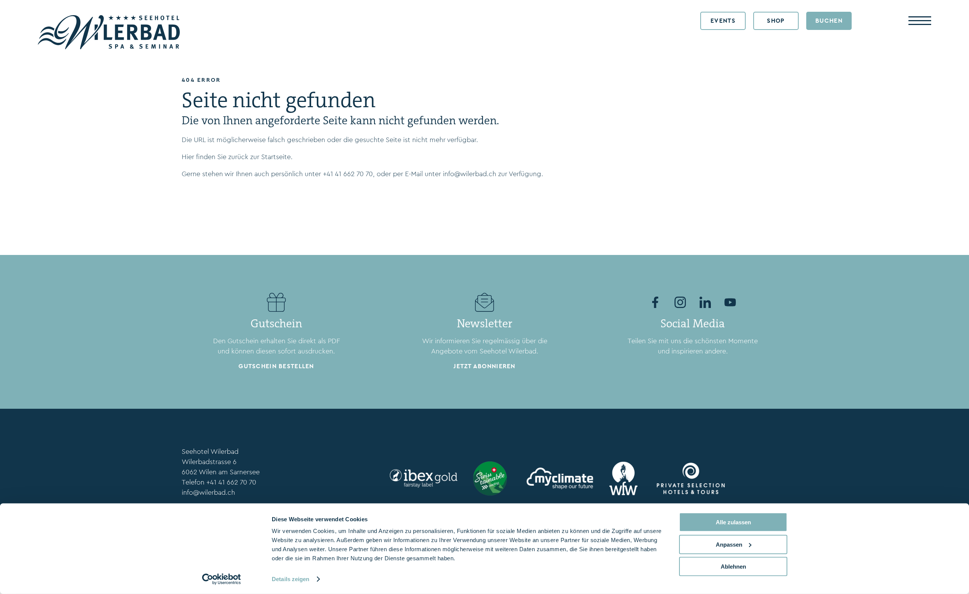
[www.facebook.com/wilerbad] (655, 302)
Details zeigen (290, 579)
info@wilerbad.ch (469, 174)
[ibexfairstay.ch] (422, 478)
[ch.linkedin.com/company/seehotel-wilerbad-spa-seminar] (705, 302)
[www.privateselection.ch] (689, 478)
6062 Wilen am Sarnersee (221, 472)
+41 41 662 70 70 (348, 174)
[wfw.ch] (623, 478)
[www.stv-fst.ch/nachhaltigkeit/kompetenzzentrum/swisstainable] (490, 478)
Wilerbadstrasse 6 (209, 462)
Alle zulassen (733, 522)
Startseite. (277, 157)
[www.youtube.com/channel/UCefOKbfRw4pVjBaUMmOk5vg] (730, 302)
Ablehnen (733, 566)
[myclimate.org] (558, 478)
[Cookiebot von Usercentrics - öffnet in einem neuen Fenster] (222, 579)
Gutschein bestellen (276, 366)
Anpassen (729, 544)
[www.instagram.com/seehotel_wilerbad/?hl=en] (680, 302)
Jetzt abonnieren (484, 366)
